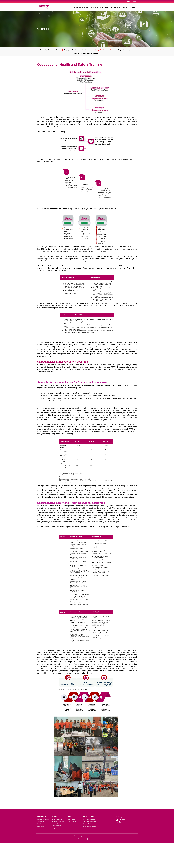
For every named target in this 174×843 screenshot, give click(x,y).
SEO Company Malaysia (92, 841)
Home (128, 1)
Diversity (58, 50)
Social (125, 7)
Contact (134, 1)
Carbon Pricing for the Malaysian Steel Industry (87, 53)
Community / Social (46, 50)
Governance (133, 7)
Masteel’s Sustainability (80, 7)
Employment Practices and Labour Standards (78, 50)
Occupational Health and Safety (104, 50)
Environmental (115, 7)
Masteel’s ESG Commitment (99, 7)
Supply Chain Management (126, 50)
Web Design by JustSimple (82, 841)
